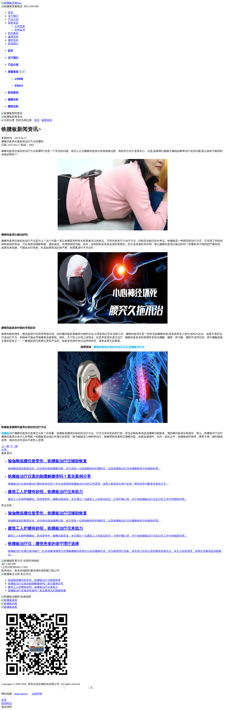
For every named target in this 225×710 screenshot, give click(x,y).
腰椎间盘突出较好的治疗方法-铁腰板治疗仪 (119, 347)
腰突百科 (13, 40)
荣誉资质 (13, 22)
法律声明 (37, 693)
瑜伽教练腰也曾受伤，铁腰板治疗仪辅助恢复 (34, 580)
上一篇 (5, 446)
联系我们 (13, 43)
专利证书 (19, 29)
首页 (10, 12)
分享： (5, 449)
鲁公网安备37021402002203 (110, 687)
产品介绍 (13, 19)
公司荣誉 (19, 26)
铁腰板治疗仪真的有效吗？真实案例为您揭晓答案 (37, 590)
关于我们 (13, 16)
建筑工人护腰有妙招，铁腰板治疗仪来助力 (33, 587)
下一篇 (14, 446)
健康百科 (13, 36)
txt (25, 693)
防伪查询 (13, 33)
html (16, 693)
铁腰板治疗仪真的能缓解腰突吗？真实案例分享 (35, 583)
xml (22, 693)
